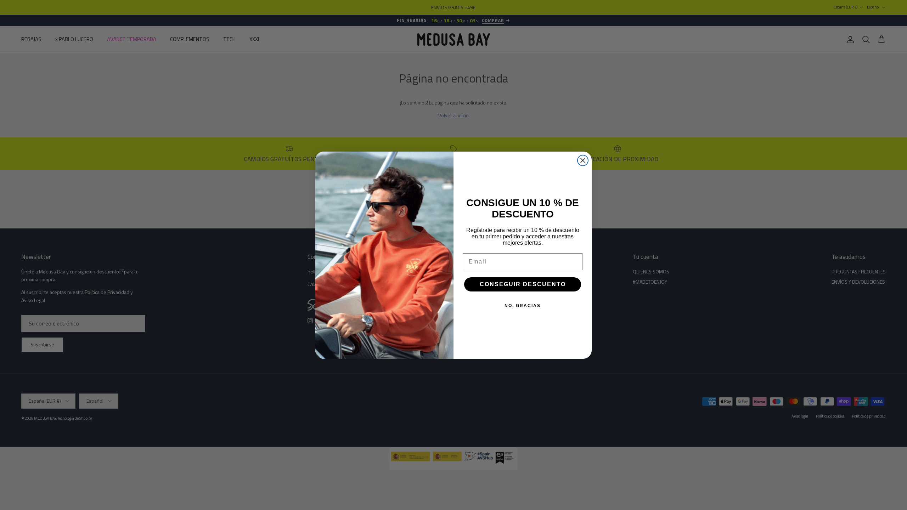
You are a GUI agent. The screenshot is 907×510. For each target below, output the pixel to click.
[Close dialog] (583, 160)
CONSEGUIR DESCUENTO (523, 284)
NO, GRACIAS (523, 305)
